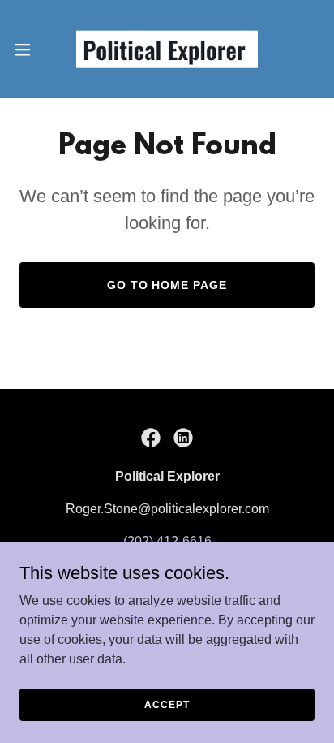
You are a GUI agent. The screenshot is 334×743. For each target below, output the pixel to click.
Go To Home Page (167, 285)
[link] (167, 49)
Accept (166, 704)
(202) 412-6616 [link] (167, 541)
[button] (30, 49)
